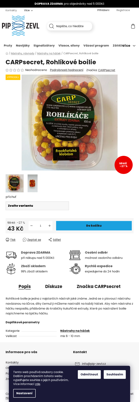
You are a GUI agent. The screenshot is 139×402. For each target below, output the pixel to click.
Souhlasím (114, 374)
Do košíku (94, 226)
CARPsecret (106, 70)
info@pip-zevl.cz (94, 364)
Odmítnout (89, 374)
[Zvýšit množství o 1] (49, 225)
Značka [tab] (99, 286)
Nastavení (24, 393)
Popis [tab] (25, 286)
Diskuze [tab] (53, 286)
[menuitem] (8, 45)
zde (37, 384)
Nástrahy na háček (75, 331)
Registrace (123, 10)
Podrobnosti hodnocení (66, 70)
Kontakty (11, 10)
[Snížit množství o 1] (31, 225)
